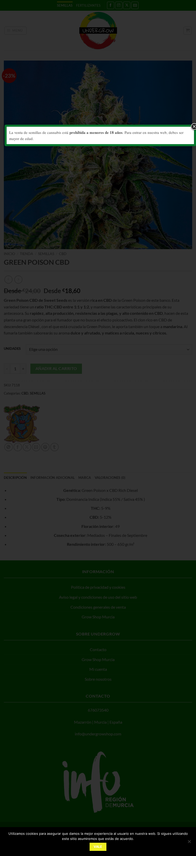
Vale (98, 847)
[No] (189, 843)
